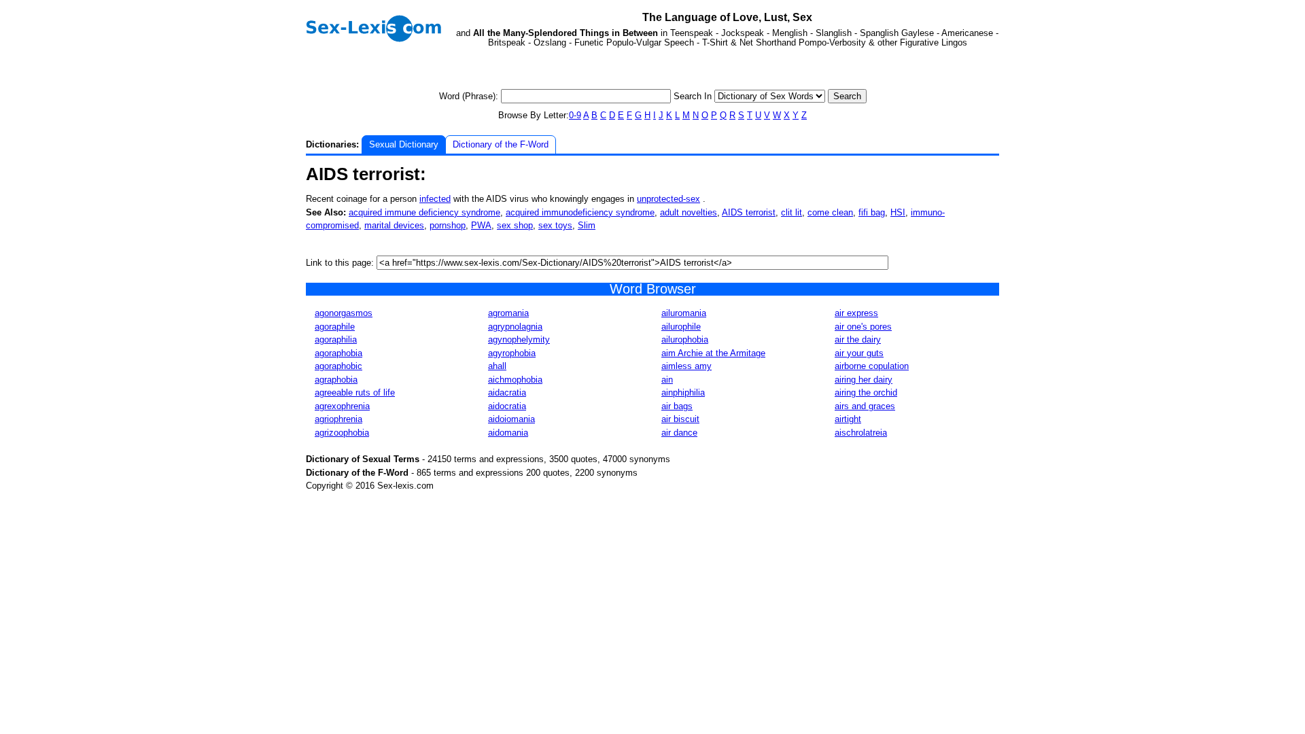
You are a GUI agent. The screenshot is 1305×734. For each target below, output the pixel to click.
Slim (586, 225)
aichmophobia (515, 379)
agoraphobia (338, 353)
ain (667, 379)
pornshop (448, 225)
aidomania (508, 432)
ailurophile (681, 326)
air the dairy (858, 339)
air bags (677, 406)
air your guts (859, 353)
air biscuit (680, 419)
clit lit (791, 212)
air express (856, 313)
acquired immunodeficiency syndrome (580, 212)
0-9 (575, 115)
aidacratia (507, 392)
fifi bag (871, 212)
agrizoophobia (342, 432)
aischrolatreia (861, 432)
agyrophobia (512, 353)
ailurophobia (684, 339)
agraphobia (336, 379)
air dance (679, 432)
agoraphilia (336, 339)
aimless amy (686, 366)
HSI (897, 212)
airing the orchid (866, 392)
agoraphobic (338, 366)
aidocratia (507, 406)
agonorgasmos (343, 313)
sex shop (515, 225)
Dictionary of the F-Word (501, 144)
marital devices (394, 225)
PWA (481, 225)
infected (435, 199)
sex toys (555, 225)
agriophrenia (338, 419)
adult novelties (688, 212)
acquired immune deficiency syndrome (424, 212)
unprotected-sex (668, 199)
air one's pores (863, 326)
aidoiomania (511, 419)
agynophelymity (519, 339)
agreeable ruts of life (355, 392)
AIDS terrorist (749, 212)
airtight (848, 419)
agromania (508, 313)
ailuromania (683, 313)
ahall (497, 366)
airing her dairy (863, 379)
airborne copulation (872, 366)
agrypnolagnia (515, 326)
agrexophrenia (342, 406)
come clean (830, 212)
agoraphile (335, 326)
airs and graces (865, 406)
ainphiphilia (683, 392)
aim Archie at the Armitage (713, 353)
